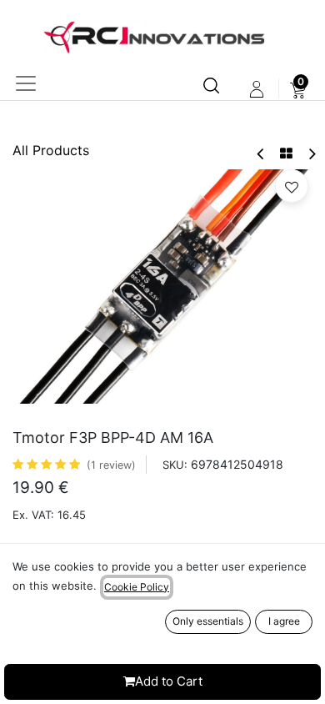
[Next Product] (311, 154)
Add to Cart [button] (168, 681)
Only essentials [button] (207, 621)
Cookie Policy (136, 587)
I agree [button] (284, 621)
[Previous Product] (261, 154)
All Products (50, 150)
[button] (291, 186)
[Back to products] (286, 153)
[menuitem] (297, 89)
